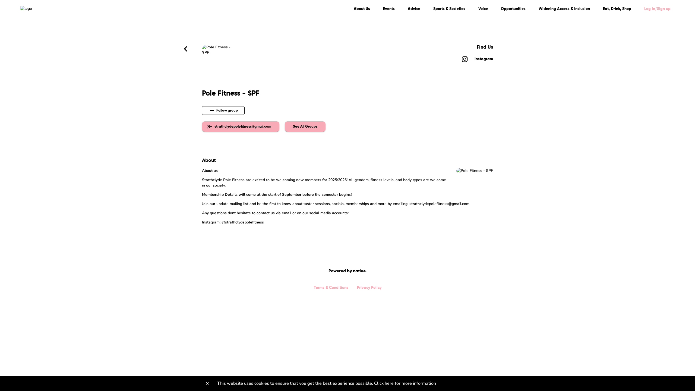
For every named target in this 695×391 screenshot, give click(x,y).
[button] (305, 126)
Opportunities (513, 8)
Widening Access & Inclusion (564, 8)
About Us (362, 8)
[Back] (185, 48)
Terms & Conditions (331, 287)
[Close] (207, 383)
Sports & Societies (449, 8)
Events (389, 8)
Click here (384, 383)
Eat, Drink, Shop (617, 8)
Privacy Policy (369, 287)
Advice (414, 8)
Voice (483, 8)
